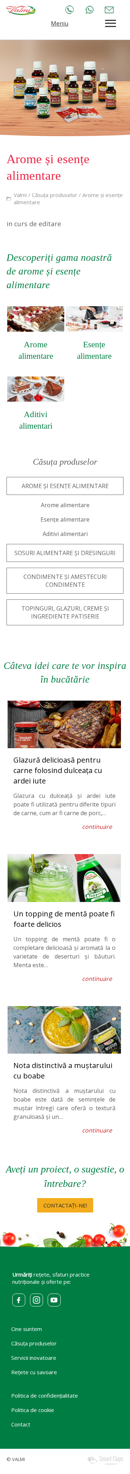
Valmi (20, 194)
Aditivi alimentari (65, 534)
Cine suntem (26, 1328)
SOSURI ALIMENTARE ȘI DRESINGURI (65, 553)
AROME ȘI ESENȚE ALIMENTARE (65, 486)
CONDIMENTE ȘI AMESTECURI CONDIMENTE (65, 581)
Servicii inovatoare (33, 1357)
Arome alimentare (65, 505)
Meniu (59, 23)
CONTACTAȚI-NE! (65, 1205)
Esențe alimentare (65, 519)
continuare (97, 827)
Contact (20, 1424)
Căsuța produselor (54, 194)
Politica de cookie (32, 1409)
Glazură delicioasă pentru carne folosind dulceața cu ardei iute (57, 770)
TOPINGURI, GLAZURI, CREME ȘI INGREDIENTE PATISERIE (65, 612)
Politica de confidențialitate (44, 1395)
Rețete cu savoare (34, 1372)
